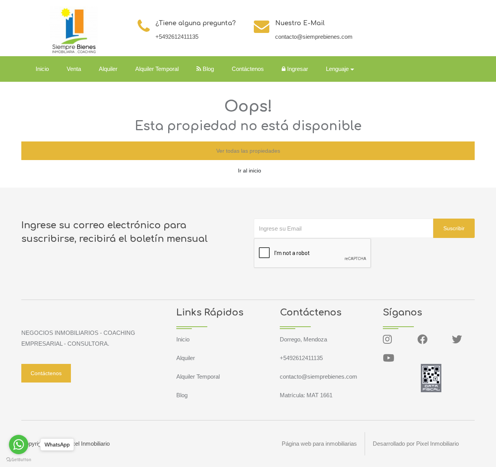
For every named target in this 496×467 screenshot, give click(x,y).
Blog (207, 68)
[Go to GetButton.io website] (18, 459)
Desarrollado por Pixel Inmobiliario (416, 443)
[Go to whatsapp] (18, 444)
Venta (74, 68)
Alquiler (108, 68)
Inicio (42, 68)
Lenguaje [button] (337, 68)
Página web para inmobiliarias (319, 443)
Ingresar (297, 68)
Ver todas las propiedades (248, 151)
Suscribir (454, 228)
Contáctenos (248, 68)
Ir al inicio (249, 170)
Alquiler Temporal (157, 68)
